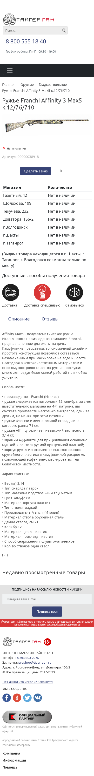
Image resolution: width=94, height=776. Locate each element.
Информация (14, 760)
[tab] (19, 319)
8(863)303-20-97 (28, 657)
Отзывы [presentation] (50, 319)
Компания (11, 753)
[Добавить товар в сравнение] (60, 171)
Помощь (10, 767)
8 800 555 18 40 (26, 41)
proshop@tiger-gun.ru (34, 662)
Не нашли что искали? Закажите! (27, 682)
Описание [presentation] (19, 319)
